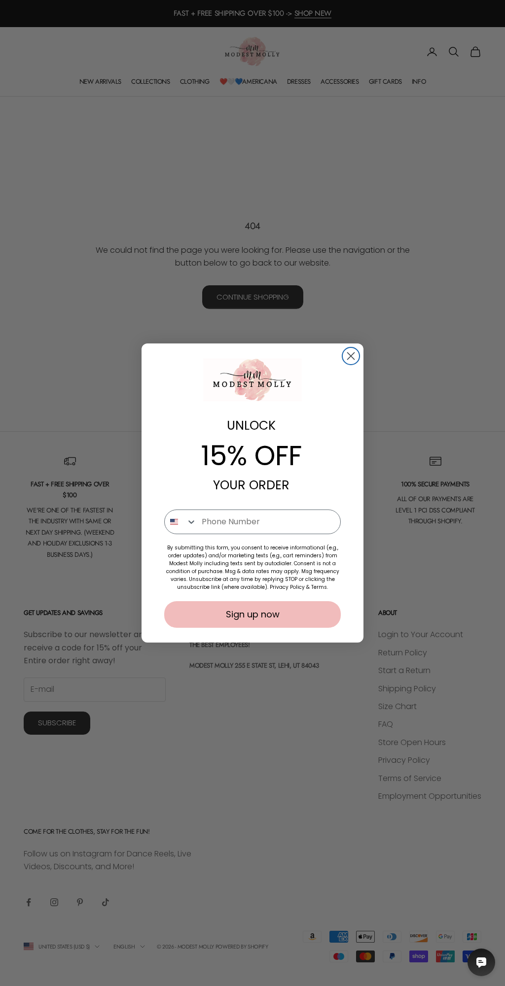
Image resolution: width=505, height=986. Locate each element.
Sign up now (253, 614)
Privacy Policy (287, 587)
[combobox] (181, 522)
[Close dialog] (351, 356)
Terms (319, 587)
